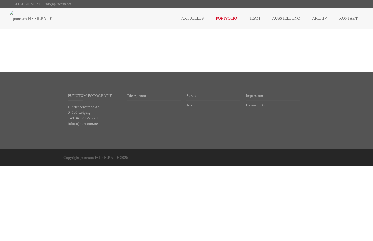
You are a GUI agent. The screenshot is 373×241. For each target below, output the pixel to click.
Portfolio (226, 18)
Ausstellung (286, 18)
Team (254, 18)
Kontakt (348, 18)
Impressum (254, 96)
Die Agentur (136, 96)
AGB (190, 105)
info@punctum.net (58, 4)
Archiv (319, 18)
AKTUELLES (192, 18)
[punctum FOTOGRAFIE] (31, 18)
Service (192, 96)
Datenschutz (255, 105)
